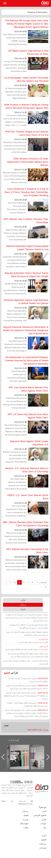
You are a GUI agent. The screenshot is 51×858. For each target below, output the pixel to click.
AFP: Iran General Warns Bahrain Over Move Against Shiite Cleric (28, 389)
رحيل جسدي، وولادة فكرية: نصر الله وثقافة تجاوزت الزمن (26, 648)
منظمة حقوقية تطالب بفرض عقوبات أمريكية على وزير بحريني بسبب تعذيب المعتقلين (27, 633)
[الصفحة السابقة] (28, 582)
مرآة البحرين (45, 3)
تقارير (23, 600)
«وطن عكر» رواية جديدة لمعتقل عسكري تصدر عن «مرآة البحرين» (22, 753)
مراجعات (42, 844)
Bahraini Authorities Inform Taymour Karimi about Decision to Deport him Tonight (26, 275)
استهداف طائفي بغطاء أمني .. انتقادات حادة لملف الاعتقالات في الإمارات (27, 704)
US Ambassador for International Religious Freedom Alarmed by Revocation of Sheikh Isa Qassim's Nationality (26, 360)
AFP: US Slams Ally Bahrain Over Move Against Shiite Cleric (28, 416)
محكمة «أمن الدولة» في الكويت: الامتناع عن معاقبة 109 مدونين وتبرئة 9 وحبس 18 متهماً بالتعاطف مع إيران (26, 695)
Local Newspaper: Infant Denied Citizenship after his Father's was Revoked (26, 79)
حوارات (43, 823)
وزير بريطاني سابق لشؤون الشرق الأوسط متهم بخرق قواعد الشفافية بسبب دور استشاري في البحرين (28, 655)
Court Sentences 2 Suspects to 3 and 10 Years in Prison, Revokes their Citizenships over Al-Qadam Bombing (26, 192)
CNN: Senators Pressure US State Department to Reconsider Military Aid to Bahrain (27, 161)
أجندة (44, 836)
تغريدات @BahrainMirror (38, 730)
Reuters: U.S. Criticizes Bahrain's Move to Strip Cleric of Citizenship (26, 470)
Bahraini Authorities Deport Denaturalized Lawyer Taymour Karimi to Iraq (27, 248)
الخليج (7, 673)
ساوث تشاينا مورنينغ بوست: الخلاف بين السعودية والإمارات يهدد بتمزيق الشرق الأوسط (29, 626)
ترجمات (23, 605)
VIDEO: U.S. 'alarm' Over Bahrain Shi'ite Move (27, 497)
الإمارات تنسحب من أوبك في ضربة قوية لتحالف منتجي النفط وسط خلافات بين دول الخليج (27, 687)
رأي (44, 827)
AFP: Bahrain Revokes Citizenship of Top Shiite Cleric (27, 551)
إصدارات (13, 740)
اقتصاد (22, 609)
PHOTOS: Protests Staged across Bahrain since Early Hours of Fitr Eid (26, 133)
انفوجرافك (24, 823)
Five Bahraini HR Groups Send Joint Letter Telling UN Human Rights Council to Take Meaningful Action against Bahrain (26, 23)
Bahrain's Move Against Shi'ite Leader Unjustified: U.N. (29, 443)
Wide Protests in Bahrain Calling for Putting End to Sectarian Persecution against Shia (26, 106)
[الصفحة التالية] (6, 582)
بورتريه (25, 819)
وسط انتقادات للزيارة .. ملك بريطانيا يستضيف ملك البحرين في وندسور (25, 662)
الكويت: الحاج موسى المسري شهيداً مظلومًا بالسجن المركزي (28, 680)
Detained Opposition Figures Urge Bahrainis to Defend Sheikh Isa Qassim (26, 302)
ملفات (25, 827)
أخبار (44, 811)
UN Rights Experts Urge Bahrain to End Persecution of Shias (28, 52)
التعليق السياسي (39, 815)
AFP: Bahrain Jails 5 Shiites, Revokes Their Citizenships (26, 221)
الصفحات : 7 (42, 582)
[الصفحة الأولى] (32, 582)
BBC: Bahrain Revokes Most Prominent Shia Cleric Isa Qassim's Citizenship (25, 524)
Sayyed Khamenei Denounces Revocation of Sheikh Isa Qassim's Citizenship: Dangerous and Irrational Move (25, 330)
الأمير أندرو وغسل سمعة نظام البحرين (33, 641)
